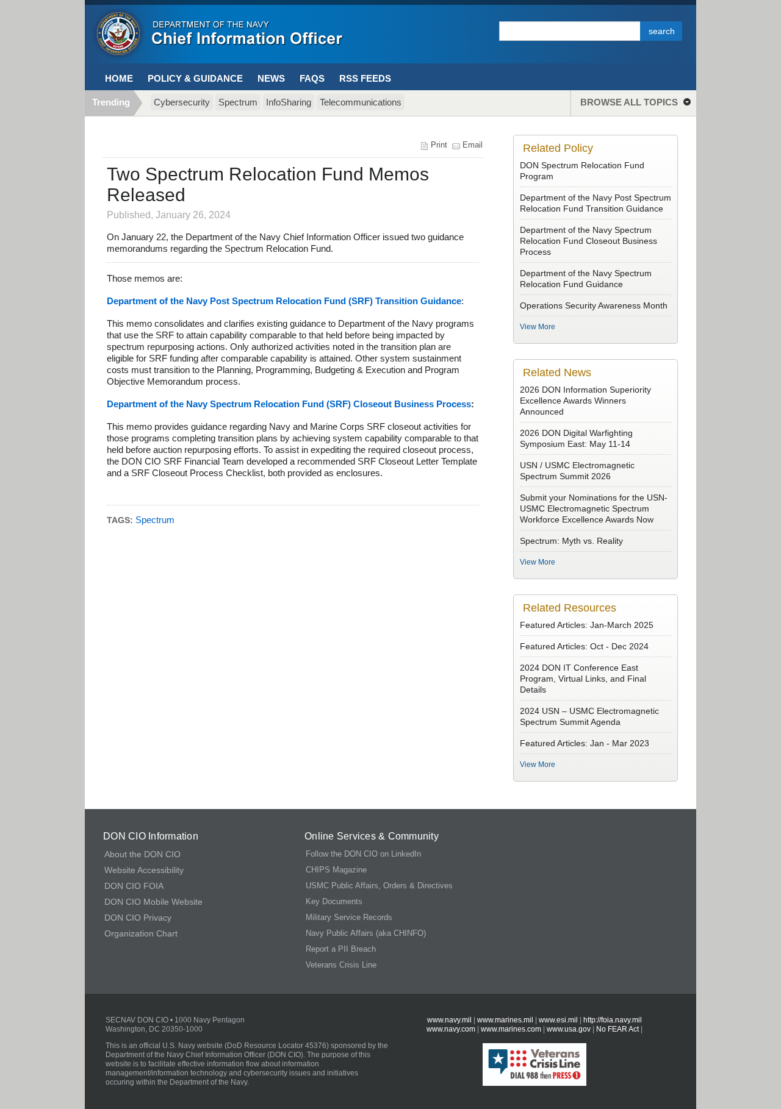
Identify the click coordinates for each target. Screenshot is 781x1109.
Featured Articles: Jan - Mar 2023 (584, 743)
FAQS (312, 78)
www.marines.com (512, 1029)
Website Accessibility (144, 870)
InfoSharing (288, 102)
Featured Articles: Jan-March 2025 (586, 625)
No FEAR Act (617, 1029)
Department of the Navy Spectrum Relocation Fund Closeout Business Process (588, 241)
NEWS (271, 78)
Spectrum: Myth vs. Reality (571, 541)
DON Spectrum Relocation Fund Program (582, 170)
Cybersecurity (182, 102)
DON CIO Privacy (137, 917)
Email (472, 144)
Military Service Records (349, 917)
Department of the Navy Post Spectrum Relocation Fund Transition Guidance (595, 203)
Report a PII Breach (341, 949)
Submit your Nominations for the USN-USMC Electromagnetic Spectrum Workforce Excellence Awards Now (594, 508)
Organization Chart (141, 933)
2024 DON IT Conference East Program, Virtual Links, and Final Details (583, 678)
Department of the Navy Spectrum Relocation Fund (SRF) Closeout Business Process (289, 404)
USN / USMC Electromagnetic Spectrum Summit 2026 (577, 470)
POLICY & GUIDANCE (195, 78)
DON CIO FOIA (134, 886)
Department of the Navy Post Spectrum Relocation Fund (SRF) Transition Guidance (284, 301)
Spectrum (237, 102)
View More (537, 327)
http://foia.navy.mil (612, 1020)
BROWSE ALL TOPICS (629, 102)
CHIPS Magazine (336, 869)
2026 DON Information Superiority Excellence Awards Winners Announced (585, 400)
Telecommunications (360, 102)
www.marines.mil (505, 1020)
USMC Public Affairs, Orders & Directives (379, 885)
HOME (119, 78)
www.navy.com (450, 1029)
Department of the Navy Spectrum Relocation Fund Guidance (586, 278)
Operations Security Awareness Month (594, 305)
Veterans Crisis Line (341, 964)
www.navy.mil (449, 1020)
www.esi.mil (558, 1020)
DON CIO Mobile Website (153, 902)
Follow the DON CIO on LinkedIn (363, 853)
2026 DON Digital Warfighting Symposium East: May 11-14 (576, 438)
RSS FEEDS (365, 78)
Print (439, 144)
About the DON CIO (142, 854)
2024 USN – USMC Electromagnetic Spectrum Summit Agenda (589, 716)
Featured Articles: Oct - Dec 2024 (584, 646)
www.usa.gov (569, 1029)
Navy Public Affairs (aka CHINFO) (366, 933)
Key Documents (334, 901)
